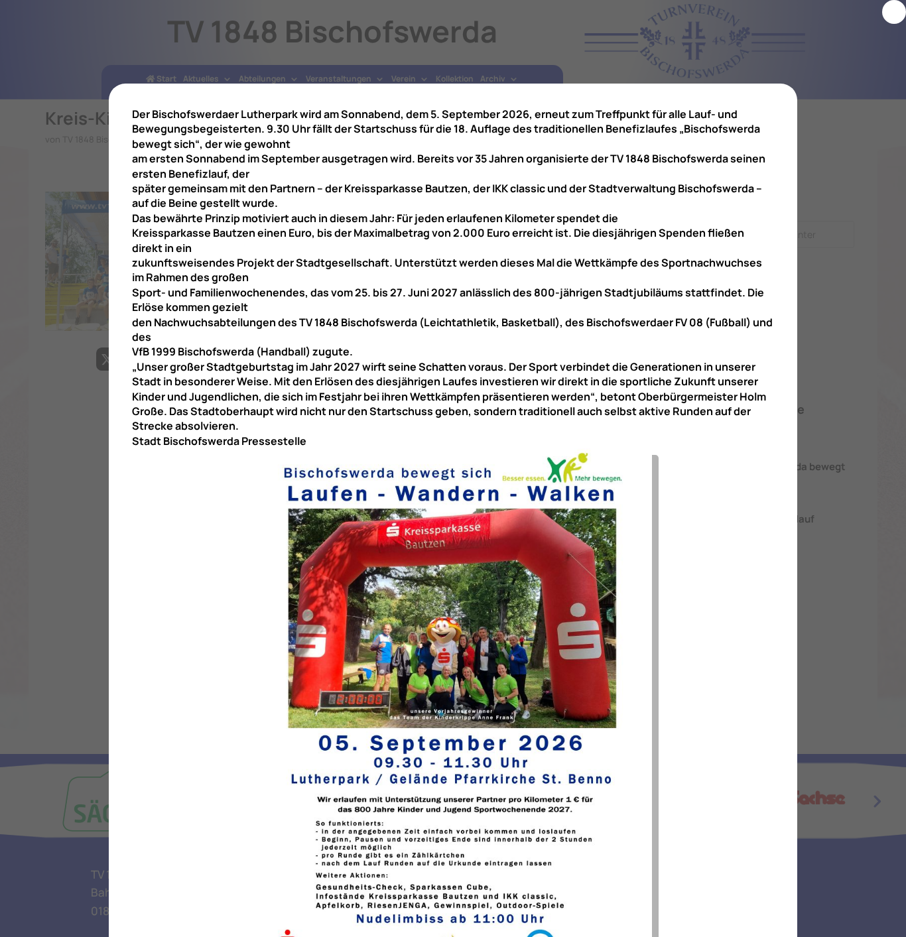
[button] (894, 12)
